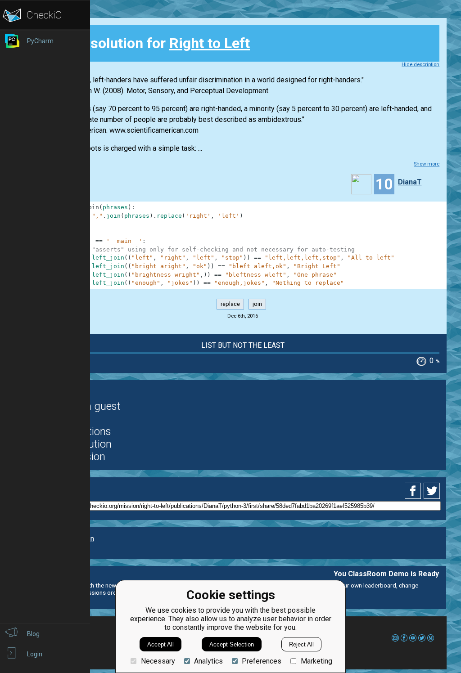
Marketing (316, 661)
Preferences (261, 661)
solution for (151, 43)
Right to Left (209, 43)
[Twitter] (432, 491)
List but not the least (243, 345)
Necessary (158, 661)
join (257, 304)
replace (230, 304)
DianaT (410, 182)
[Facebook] (414, 491)
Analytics (208, 661)
